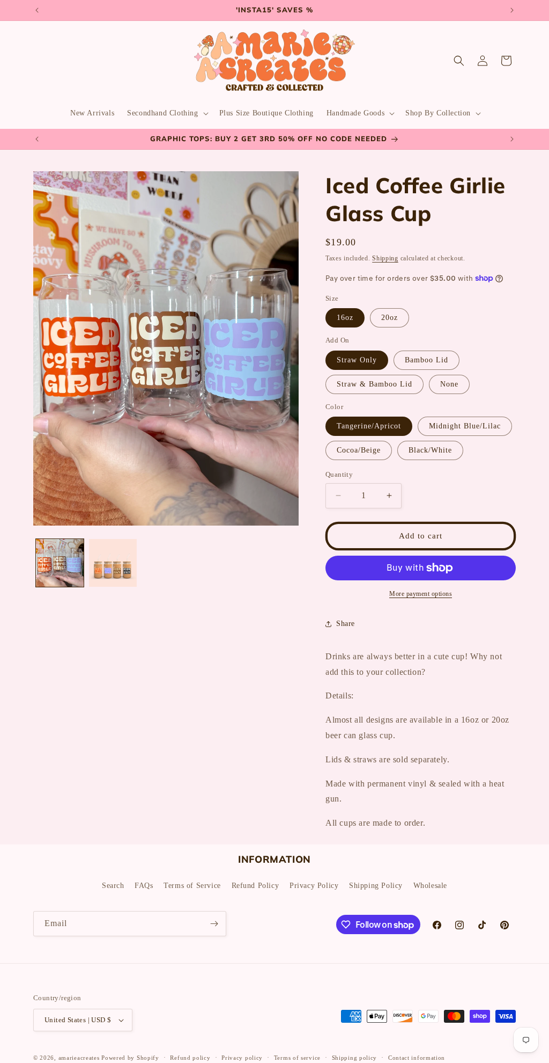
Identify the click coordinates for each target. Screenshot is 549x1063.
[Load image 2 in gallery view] (113, 563)
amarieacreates (79, 1057)
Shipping (385, 258)
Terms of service (297, 1057)
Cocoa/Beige (359, 450)
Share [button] (345, 624)
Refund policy (190, 1057)
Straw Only (357, 360)
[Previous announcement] (37, 10)
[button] (166, 113)
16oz (345, 318)
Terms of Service (192, 886)
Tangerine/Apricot (369, 426)
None (449, 384)
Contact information (416, 1057)
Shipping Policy (376, 886)
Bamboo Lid (426, 360)
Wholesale (430, 886)
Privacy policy (242, 1057)
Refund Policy (255, 886)
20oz (389, 318)
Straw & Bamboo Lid (374, 384)
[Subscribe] (214, 923)
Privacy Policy (314, 886)
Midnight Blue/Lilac (465, 426)
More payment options (420, 594)
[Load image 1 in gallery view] (60, 563)
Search (113, 886)
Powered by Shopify (130, 1057)
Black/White (430, 450)
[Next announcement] (512, 10)
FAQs (144, 886)
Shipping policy (354, 1057)
